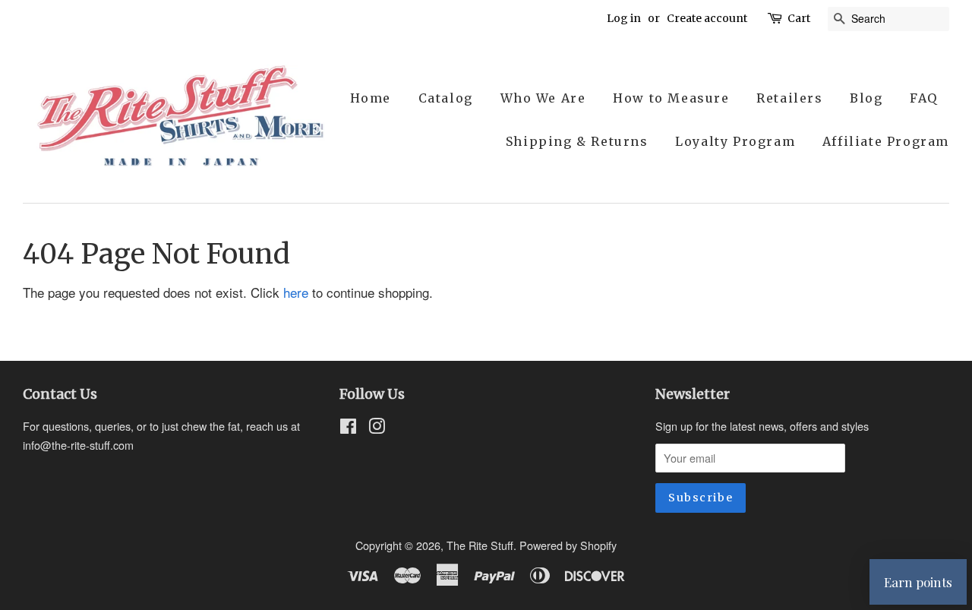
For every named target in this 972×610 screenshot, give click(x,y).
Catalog (445, 98)
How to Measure (671, 98)
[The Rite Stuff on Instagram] (376, 428)
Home (370, 98)
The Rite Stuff (480, 545)
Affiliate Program (885, 141)
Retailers (789, 98)
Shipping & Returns (577, 141)
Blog (866, 98)
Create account (707, 18)
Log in (624, 18)
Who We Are (543, 98)
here (295, 292)
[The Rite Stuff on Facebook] (348, 428)
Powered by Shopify (568, 545)
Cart (798, 18)
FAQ (924, 98)
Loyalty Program (735, 141)
